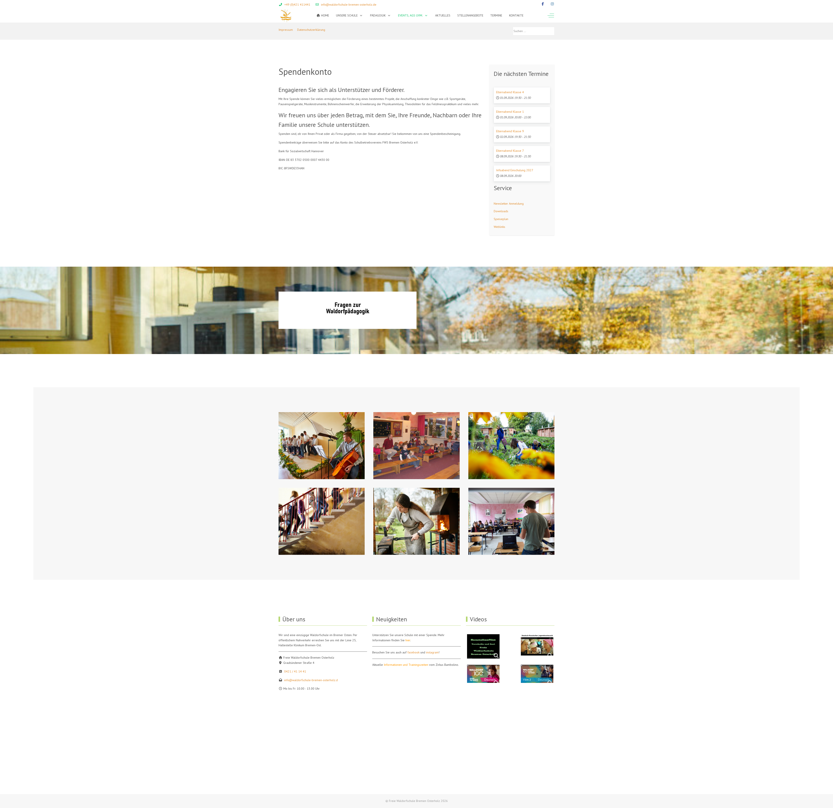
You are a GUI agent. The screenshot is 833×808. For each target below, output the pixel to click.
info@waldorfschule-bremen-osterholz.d (311, 680)
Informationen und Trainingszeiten (406, 665)
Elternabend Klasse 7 (510, 151)
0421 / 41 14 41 (295, 671)
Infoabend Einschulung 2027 (514, 170)
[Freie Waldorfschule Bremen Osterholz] (286, 15)
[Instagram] (552, 4)
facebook (413, 652)
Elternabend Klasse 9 (510, 131)
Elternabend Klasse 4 (510, 92)
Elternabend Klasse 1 (510, 112)
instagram (432, 652)
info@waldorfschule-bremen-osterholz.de (348, 5)
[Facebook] (543, 4)
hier (407, 640)
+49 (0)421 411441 (297, 5)
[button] (322, 445)
